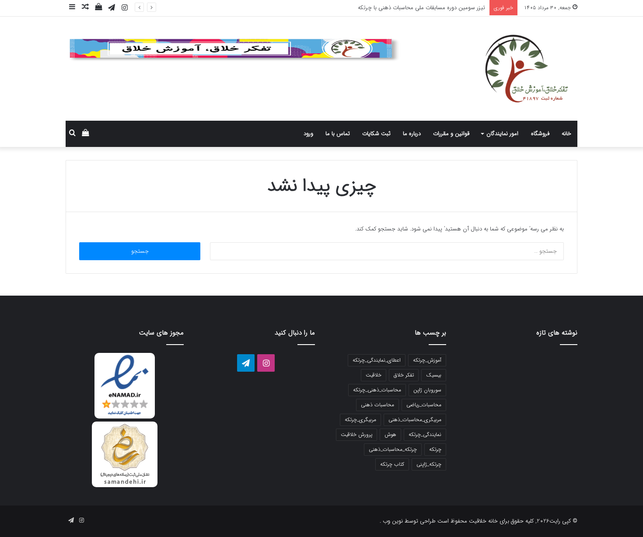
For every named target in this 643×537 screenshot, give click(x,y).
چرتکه (435, 449)
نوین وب (392, 521)
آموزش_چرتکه (427, 360)
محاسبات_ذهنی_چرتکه (377, 390)
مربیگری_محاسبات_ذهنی (414, 419)
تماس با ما (337, 133)
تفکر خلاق (404, 375)
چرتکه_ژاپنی (428, 464)
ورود (308, 133)
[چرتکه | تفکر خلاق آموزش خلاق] (496, 68)
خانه (566, 133)
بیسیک (433, 375)
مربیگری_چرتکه (360, 419)
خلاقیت (373, 375)
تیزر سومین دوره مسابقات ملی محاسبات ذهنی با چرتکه (421, 7)
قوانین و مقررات (451, 133)
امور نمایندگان (502, 133)
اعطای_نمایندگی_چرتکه (377, 360)
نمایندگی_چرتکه (425, 434)
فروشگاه (540, 133)
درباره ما (412, 133)
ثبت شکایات (376, 133)
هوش (390, 434)
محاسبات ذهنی (377, 405)
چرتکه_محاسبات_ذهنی (393, 449)
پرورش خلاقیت (356, 434)
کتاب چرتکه (392, 464)
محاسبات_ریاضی (423, 405)
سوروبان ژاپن (427, 390)
